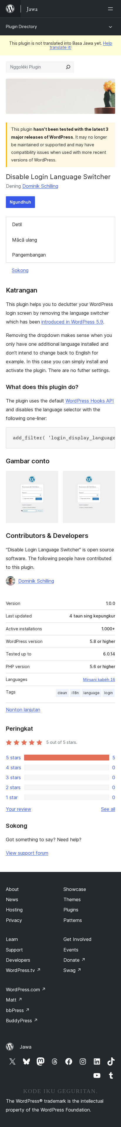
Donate (74, 960)
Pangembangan (29, 255)
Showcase (74, 889)
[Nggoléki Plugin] (68, 67)
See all (108, 809)
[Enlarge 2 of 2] (107, 479)
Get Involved (77, 939)
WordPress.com (26, 989)
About (12, 889)
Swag (72, 970)
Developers (18, 960)
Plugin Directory (21, 26)
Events (70, 950)
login (108, 693)
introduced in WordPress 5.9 (72, 322)
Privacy (14, 920)
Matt (14, 1000)
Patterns (72, 920)
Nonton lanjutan (23, 710)
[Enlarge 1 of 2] (50, 479)
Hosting (14, 910)
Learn (12, 939)
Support (14, 950)
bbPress (18, 1010)
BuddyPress (22, 1020)
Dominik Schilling (40, 186)
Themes (72, 899)
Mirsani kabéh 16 (99, 679)
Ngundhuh (20, 201)
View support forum (27, 853)
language (91, 693)
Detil (17, 224)
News (12, 899)
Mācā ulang (24, 240)
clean (62, 693)
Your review (18, 809)
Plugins (70, 910)
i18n (75, 693)
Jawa (25, 1047)
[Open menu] (111, 9)
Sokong (20, 270)
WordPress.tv (23, 970)
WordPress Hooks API (89, 401)
